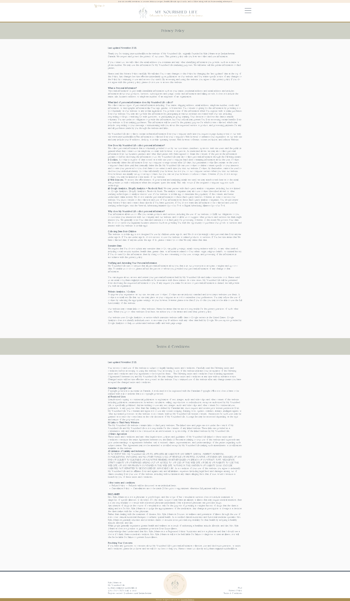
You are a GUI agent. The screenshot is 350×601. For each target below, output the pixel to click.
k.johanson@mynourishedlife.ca (222, 549)
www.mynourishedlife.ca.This (126, 137)
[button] (99, 6)
